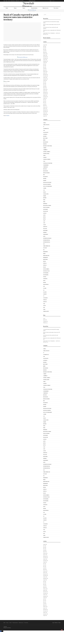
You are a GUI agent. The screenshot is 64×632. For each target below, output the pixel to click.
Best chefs (45, 138)
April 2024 (44, 86)
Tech (44, 280)
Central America (46, 151)
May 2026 (44, 49)
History (44, 197)
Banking (45, 136)
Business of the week (47, 145)
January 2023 (45, 108)
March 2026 (45, 52)
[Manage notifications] (62, 630)
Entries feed (45, 319)
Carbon (44, 147)
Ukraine (44, 294)
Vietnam (45, 299)
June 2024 (44, 83)
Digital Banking (46, 172)
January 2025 (45, 572)
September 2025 (45, 61)
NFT (44, 243)
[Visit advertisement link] (32, 10)
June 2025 (44, 65)
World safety (46, 311)
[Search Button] (60, 1)
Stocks (44, 276)
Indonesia (45, 203)
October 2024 (45, 77)
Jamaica (44, 213)
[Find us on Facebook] (57, 626)
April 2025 (44, 68)
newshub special (46, 240)
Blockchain (45, 142)
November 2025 (45, 58)
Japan (44, 215)
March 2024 (45, 87)
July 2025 (44, 64)
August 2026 (45, 44)
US (43, 295)
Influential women (47, 205)
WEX (44, 307)
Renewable (45, 259)
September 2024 (45, 78)
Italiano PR (45, 211)
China (44, 155)
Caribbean (45, 149)
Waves (44, 305)
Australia (45, 134)
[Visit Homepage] (32, 4)
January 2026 (45, 55)
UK (43, 290)
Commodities (45, 165)
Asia (44, 130)
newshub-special (46, 242)
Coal (44, 161)
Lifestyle (45, 226)
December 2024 (45, 74)
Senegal (45, 263)
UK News (45, 292)
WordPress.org (45, 322)
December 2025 (45, 56)
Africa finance (46, 124)
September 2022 (45, 114)
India (44, 199)
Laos (44, 220)
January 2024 (45, 90)
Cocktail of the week (47, 163)
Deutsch (45, 168)
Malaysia (45, 228)
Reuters (7, 115)
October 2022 (45, 612)
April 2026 (44, 50)
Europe (44, 180)
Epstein (44, 178)
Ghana (44, 192)
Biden (44, 140)
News (44, 236)
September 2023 (45, 96)
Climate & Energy (46, 159)
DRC (44, 174)
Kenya (44, 217)
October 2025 (45, 59)
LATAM (44, 224)
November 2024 (45, 75)
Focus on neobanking (47, 186)
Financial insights (47, 184)
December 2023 (45, 92)
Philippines (45, 251)
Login (50, 0)
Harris (44, 195)
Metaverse (45, 230)
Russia (44, 261)
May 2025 (44, 67)
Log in (44, 318)
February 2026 (45, 53)
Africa (44, 122)
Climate (44, 157)
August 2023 (45, 98)
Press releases (22, 0)
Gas (44, 190)
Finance (7, 0)
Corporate (45, 167)
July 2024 (44, 81)
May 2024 (44, 84)
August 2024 (45, 80)
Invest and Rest (46, 207)
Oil (43, 249)
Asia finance (45, 132)
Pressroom (45, 257)
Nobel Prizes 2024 (46, 245)
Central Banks (46, 153)
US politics (45, 297)
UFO (44, 286)
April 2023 (44, 104)
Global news (45, 193)
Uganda (44, 288)
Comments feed (45, 321)
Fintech (9, 0)
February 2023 (45, 107)
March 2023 (45, 105)
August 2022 (45, 115)
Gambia (44, 188)
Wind (44, 309)
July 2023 (44, 99)
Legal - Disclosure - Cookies (56, 622)
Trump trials (46, 284)
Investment (45, 209)
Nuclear (45, 247)
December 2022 (45, 110)
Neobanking (45, 234)
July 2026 (44, 46)
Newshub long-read (47, 238)
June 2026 (44, 47)
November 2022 (45, 111)
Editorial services (18, 0)
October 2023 (45, 95)
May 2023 (44, 102)
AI (43, 126)
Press (44, 253)
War (44, 303)
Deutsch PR (45, 170)
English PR (45, 176)
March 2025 (45, 70)
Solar (44, 267)
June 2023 (44, 101)
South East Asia (46, 270)
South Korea (45, 272)
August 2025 (45, 62)
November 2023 (45, 93)
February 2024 (45, 89)
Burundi (44, 143)
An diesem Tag (46, 128)
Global (4, 0)
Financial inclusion (12, 0)
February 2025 (45, 71)
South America (46, 269)
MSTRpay (45, 232)
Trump (44, 282)
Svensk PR (45, 278)
